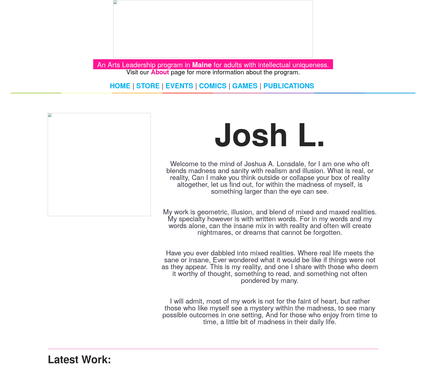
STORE (148, 86)
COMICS (213, 86)
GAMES (245, 86)
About (160, 71)
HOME (120, 86)
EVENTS (179, 86)
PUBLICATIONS (288, 86)
